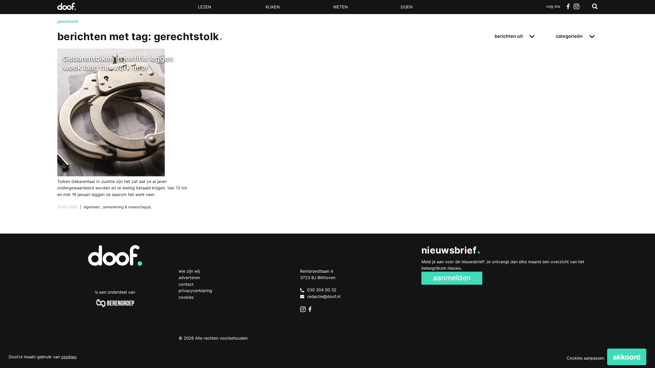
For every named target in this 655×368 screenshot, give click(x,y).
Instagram (576, 6)
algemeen (92, 207)
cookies (68, 356)
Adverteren (189, 277)
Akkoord (627, 357)
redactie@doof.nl (323, 296)
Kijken (273, 6)
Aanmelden (452, 277)
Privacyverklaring (195, 290)
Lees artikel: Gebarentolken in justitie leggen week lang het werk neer (122, 135)
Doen (406, 6)
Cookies (186, 297)
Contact (186, 284)
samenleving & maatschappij (127, 207)
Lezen (204, 6)
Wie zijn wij (189, 271)
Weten (340, 6)
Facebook (568, 6)
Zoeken (595, 6)
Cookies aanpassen (585, 358)
